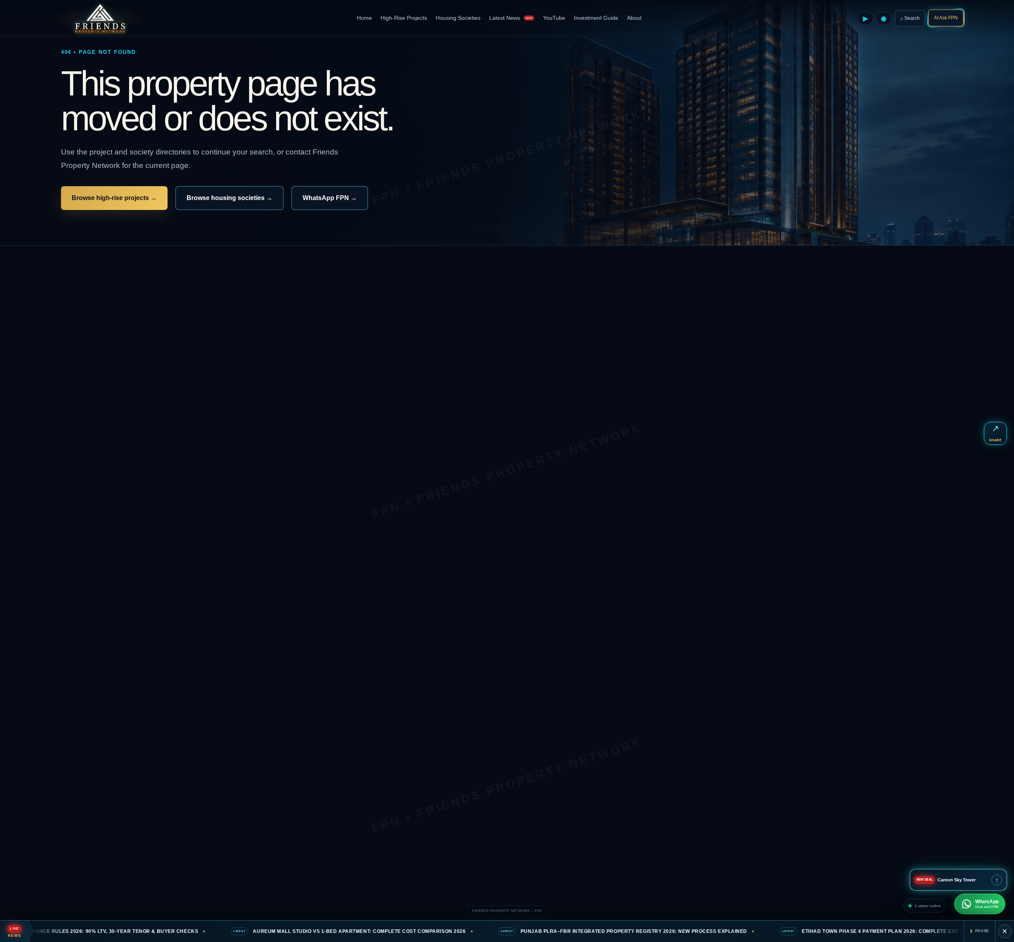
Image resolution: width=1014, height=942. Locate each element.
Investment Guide (596, 18)
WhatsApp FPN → (330, 198)
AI (946, 18)
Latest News (510, 18)
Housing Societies (458, 18)
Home (364, 18)
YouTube (554, 18)
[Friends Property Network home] (99, 18)
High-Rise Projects (404, 18)
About (634, 18)
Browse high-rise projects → (114, 198)
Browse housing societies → (230, 198)
